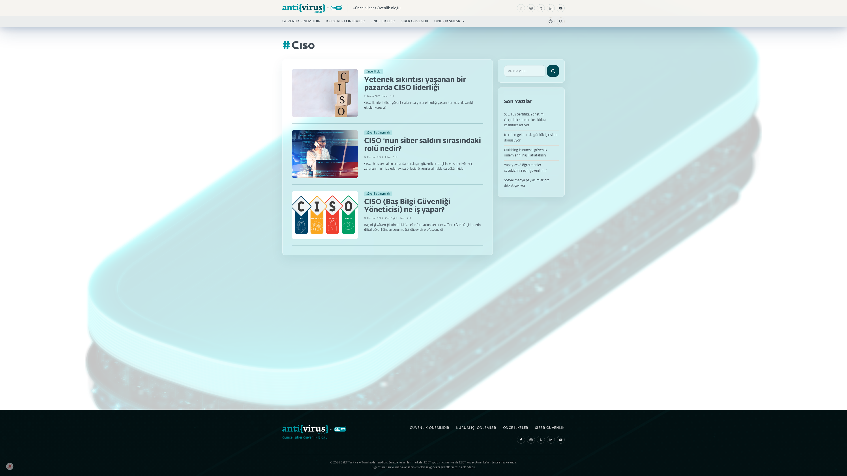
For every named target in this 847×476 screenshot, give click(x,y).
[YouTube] (561, 8)
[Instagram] (531, 8)
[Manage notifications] (9, 466)
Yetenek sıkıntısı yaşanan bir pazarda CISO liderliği (415, 83)
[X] (541, 8)
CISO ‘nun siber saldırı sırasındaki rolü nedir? (422, 145)
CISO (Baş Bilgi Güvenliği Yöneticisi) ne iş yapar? (407, 206)
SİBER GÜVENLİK (415, 21)
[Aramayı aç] (561, 21)
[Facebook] (521, 8)
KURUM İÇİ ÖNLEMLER (345, 21)
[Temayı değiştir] (551, 21)
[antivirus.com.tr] (312, 8)
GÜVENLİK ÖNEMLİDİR (301, 21)
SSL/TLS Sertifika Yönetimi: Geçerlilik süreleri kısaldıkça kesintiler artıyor (525, 120)
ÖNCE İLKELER (383, 21)
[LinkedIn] (551, 8)
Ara (553, 71)
